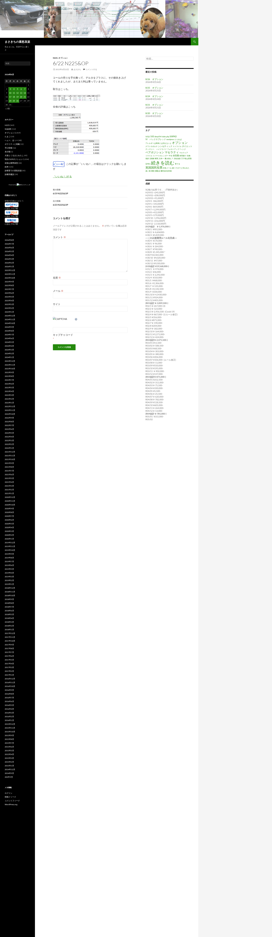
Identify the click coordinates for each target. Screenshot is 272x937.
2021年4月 (9, 482)
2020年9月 (9, 508)
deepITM (158, 137)
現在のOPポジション (14, 159)
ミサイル (148, 156)
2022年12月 (10, 406)
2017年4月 (9, 663)
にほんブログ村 (11, 208)
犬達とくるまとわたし (14, 155)
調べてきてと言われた (180, 168)
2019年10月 (10, 550)
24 (10, 101)
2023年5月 (9, 387)
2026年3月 (9, 259)
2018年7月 (9, 607)
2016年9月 (9, 690)
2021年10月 (10, 459)
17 (10, 97)
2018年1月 (9, 629)
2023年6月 (9, 384)
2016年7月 (9, 697)
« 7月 (8, 108)
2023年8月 (9, 376)
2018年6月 (9, 610)
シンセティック (165, 146)
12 (17, 93)
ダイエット (187, 146)
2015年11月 (10, 728)
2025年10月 (10, 278)
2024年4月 (9, 346)
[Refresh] (76, 318)
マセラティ (172, 152)
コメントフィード (12, 800)
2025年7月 (9, 289)
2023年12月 (10, 361)
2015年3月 (9, 758)
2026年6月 (9, 247)
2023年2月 (9, 399)
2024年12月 (10, 315)
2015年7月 (9, 743)
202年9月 (9, 777)
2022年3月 (9, 440)
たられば (178, 139)
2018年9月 (9, 599)
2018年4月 (9, 618)
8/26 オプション (154, 79)
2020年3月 (9, 531)
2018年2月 (9, 626)
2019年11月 (10, 546)
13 (21, 93)
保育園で (182, 156)
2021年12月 (10, 452)
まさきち (77, 69)
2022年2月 (9, 444)
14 (25, 93)
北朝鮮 (152, 158)
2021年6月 (9, 474)
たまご (7, 136)
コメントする (91, 69)
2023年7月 (9, 380)
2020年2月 (9, 535)
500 (152, 136)
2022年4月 (9, 436)
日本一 (161, 158)
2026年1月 (9, 266)
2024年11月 (10, 319)
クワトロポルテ (151, 146)
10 (10, 93)
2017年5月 (9, 660)
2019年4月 (9, 573)
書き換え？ (169, 158)
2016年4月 (9, 709)
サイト (56, 304)
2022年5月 (9, 433)
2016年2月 (9, 716)
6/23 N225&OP (60, 203)
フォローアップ (173, 149)
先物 (188, 156)
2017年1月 (9, 675)
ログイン (8, 793)
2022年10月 (10, 414)
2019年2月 (9, 580)
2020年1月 (9, 539)
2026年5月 (9, 251)
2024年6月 (9, 338)
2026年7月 (9, 244)
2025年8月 (9, 285)
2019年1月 (9, 584)
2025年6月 (9, 293)
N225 (55, 58)
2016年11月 (10, 682)
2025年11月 (10, 274)
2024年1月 (9, 357)
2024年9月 (9, 327)
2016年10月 (10, 686)
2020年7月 (9, 516)
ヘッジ (183, 149)
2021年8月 (9, 467)
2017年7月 (9, 652)
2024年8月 (9, 331)
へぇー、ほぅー (11, 140)
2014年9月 (9, 773)
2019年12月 (10, 542)
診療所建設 (9, 174)
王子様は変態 (186, 158)
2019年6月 (9, 565)
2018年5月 (9, 614)
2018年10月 (10, 595)
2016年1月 (9, 720)
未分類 (7, 151)
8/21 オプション (154, 104)
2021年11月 (10, 455)
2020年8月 (9, 512)
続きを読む (162, 162)
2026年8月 (9, 240)
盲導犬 (148, 164)
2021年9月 (9, 463)
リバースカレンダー (160, 156)
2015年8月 (9, 739)
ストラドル (177, 146)
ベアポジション (154, 152)
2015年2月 (9, 762)
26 (17, 101)
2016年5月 (9, 705)
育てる (177, 164)
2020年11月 (10, 501)
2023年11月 (10, 365)
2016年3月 (9, 713)
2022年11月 (10, 410)
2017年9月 (9, 644)
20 (21, 97)
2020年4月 (9, 527)
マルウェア (183, 153)
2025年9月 (9, 281)
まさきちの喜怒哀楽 (17, 41)
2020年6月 (9, 520)
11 (14, 93)
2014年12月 (10, 769)
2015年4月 (9, 754)
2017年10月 (10, 641)
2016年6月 (9, 701)
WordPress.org (11, 804)
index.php (165, 137)
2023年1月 (9, 402)
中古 (170, 156)
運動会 (157, 171)
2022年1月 (9, 448)
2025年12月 (10, 270)
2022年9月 (9, 418)
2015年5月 (9, 750)
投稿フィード (10, 797)
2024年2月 (9, 353)
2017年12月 (10, 633)
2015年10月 (10, 731)
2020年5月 (9, 523)
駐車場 (169, 171)
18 (14, 97)
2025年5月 (9, 297)
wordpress (170, 139)
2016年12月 (10, 679)
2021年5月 (9, 478)
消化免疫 (177, 158)
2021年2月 (9, 489)
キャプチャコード (63, 334)
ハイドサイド (161, 149)
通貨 (153, 171)
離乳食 (163, 171)
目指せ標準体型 (11, 163)
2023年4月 (9, 391)
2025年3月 (9, 304)
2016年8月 (9, 694)
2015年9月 (9, 735)
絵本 (6, 167)
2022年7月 (9, 425)
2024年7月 (9, 334)
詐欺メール (167, 168)
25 (14, 101)
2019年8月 (9, 557)
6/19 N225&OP (60, 191)
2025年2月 (9, 308)
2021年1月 (9, 493)
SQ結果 (8, 129)
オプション (63, 58)
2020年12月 (10, 497)
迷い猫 (148, 171)
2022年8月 (9, 421)
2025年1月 (9, 312)
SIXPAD (173, 136)
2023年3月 (9, 395)
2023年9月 (9, 372)
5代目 (147, 137)
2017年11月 (10, 637)
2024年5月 (9, 342)
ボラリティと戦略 (12, 144)
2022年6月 (9, 429)
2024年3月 (9, 350)
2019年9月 (9, 554)
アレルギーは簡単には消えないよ (158, 143)
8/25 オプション (154, 87)
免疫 (147, 158)
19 (17, 97)
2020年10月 (10, 505)
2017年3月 (9, 667)
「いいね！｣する (62, 176)
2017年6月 (9, 656)
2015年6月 (9, 747)
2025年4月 (9, 300)
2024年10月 (10, 323)
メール (58, 290)
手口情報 (8, 148)
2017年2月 (9, 671)
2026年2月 (9, 263)
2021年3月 (9, 486)
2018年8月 (9, 603)
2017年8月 (9, 648)
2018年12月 (10, 588)
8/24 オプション (154, 96)
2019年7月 (9, 561)
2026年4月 (9, 255)
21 (25, 97)
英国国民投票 (153, 167)
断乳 (157, 158)
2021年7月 (9, 471)
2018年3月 (9, 622)
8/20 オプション (154, 113)
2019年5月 (9, 569)
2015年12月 (10, 724)
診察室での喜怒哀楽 (13, 170)
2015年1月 (9, 765)
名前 (57, 277)
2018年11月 (10, 592)
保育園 (176, 155)
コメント (59, 237)
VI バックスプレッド (155, 139)
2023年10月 (10, 368)
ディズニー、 (150, 149)
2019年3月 (9, 576)
